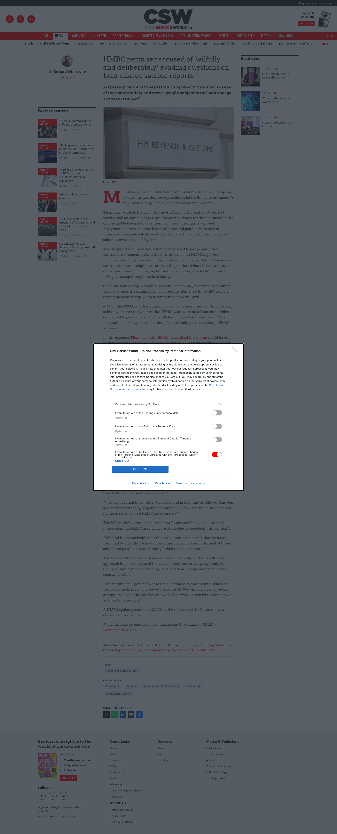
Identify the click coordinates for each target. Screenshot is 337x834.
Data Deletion (140, 483)
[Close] (236, 351)
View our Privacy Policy (190, 483)
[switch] (217, 412)
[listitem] (168, 404)
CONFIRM (140, 469)
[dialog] (168, 417)
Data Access (162, 483)
